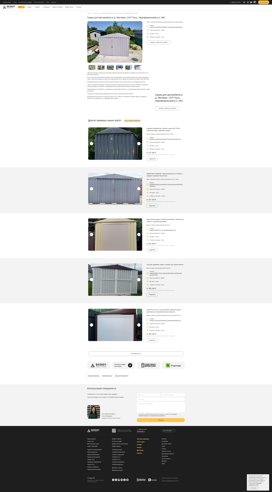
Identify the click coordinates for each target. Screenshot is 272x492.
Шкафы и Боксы (69, 7)
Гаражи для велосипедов (94, 469)
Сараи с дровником (92, 446)
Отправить (161, 420)
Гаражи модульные (92, 452)
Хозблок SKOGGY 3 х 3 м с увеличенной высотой (162, 230)
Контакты (53, 2)
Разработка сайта (92, 487)
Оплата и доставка (39, 2)
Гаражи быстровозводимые (94, 449)
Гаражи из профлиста (93, 467)
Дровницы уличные (117, 467)
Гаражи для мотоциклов (93, 457)
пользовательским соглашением (157, 415)
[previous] (91, 143)
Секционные (46, 7)
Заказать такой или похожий (158, 42)
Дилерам (164, 461)
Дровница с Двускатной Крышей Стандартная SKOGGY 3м (165, 139)
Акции (15, 2)
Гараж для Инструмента (121, 375)
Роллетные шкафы (117, 441)
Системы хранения (143, 439)
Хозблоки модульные (117, 464)
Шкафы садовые (116, 446)
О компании (165, 441)
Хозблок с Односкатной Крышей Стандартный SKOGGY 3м (165, 320)
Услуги (163, 446)
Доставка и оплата (166, 443)
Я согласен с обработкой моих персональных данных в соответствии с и (158, 415)
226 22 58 (141, 429)
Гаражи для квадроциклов (94, 462)
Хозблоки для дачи (117, 449)
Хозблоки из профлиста (118, 462)
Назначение (165, 456)
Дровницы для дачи (117, 470)
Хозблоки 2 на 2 (116, 459)
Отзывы (164, 448)
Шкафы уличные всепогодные (120, 443)
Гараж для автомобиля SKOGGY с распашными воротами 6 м (166, 27)
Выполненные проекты (168, 453)
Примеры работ (7, 2)
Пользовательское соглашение (170, 478)
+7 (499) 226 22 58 (235, 2)
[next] (140, 67)
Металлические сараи (93, 443)
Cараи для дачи (91, 438)
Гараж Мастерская (107, 375)
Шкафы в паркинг (116, 438)
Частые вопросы (166, 458)
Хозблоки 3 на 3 (116, 457)
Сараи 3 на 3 (90, 441)
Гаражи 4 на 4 (91, 464)
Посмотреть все (136, 353)
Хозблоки (37, 7)
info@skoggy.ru (141, 431)
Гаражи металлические (93, 454)
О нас (47, 2)
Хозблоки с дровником (118, 454)
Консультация (263, 2)
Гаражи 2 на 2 (91, 459)
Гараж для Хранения (93, 375)
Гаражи (29, 7)
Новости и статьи (166, 451)
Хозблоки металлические (118, 452)
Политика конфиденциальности (170, 480)
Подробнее (152, 158)
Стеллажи (78, 7)
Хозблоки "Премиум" (57, 7)
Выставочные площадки (25, 2)
